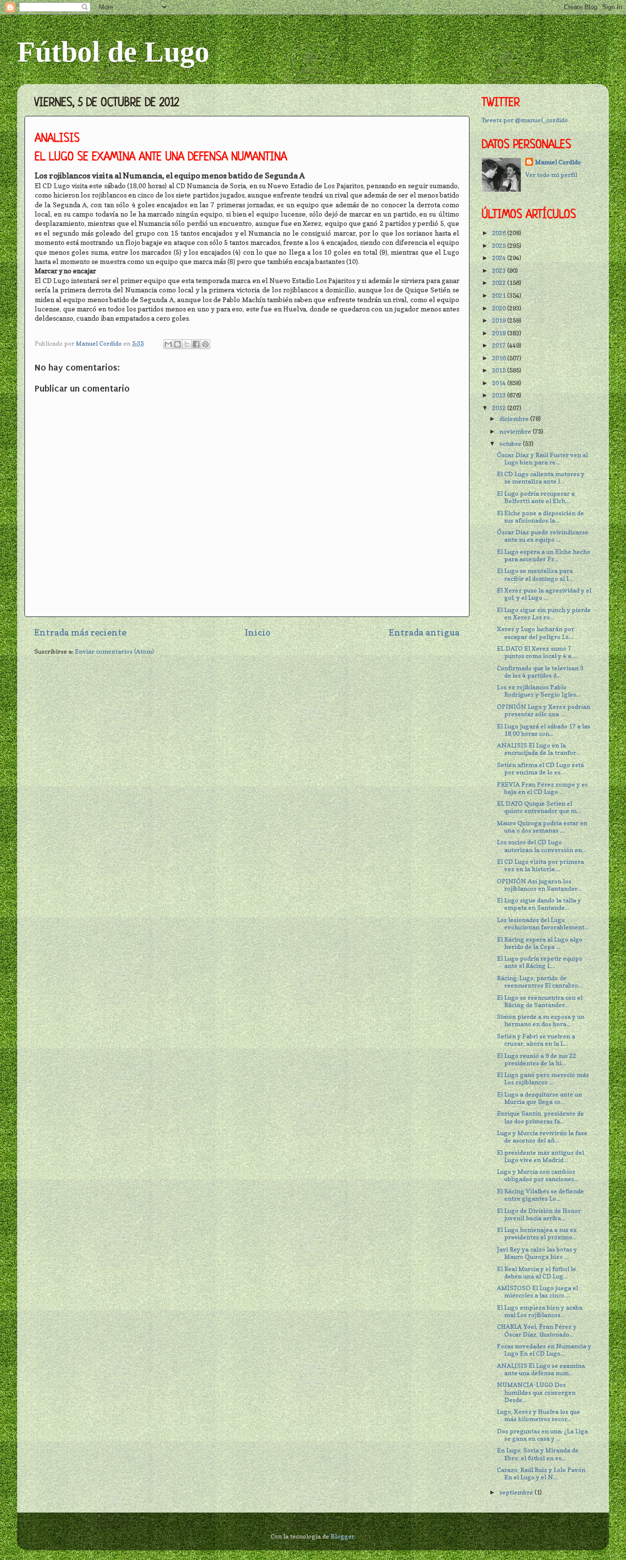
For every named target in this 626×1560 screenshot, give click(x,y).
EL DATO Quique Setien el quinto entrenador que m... (539, 807)
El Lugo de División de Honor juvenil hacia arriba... (539, 1214)
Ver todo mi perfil (551, 174)
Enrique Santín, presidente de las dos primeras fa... (540, 1117)
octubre (511, 443)
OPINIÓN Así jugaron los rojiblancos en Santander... (539, 885)
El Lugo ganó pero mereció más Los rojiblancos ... (543, 1078)
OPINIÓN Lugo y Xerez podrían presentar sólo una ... (543, 710)
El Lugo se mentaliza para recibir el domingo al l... (535, 574)
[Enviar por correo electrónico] (168, 344)
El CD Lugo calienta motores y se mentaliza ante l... (540, 477)
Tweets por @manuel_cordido (525, 120)
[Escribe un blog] (177, 344)
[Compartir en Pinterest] (205, 344)
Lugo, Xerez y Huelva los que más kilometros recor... (538, 1415)
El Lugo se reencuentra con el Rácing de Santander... (539, 1001)
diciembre (514, 418)
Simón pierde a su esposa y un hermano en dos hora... (540, 1020)
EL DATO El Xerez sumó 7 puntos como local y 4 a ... (537, 652)
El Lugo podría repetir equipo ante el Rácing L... (539, 962)
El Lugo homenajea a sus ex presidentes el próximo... (537, 1233)
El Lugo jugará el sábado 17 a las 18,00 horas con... (543, 730)
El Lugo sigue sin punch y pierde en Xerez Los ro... (544, 613)
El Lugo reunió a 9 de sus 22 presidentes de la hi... (536, 1059)
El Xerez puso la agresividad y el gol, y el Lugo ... (544, 594)
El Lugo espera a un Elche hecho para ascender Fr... (543, 555)
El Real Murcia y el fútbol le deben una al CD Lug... (536, 1272)
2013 (499, 395)
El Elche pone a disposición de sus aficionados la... (540, 516)
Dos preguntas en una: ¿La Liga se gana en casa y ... (542, 1435)
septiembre (517, 1492)
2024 (499, 258)
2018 (499, 333)
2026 (499, 233)
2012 (499, 408)
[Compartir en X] (187, 344)
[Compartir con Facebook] (196, 344)
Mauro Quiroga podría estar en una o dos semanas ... (542, 826)
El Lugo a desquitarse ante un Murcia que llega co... (539, 1098)
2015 (499, 370)
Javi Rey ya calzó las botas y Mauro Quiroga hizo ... (537, 1253)
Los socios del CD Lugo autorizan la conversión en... (541, 845)
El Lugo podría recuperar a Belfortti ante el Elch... (536, 497)
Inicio (257, 632)
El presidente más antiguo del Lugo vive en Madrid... (540, 1156)
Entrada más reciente (80, 632)
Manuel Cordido (558, 162)
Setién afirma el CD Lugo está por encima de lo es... (540, 768)
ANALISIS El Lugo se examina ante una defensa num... (541, 1369)
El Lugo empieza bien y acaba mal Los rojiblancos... (539, 1311)
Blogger (343, 1536)
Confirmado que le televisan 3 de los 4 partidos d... (540, 671)
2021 (499, 295)
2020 (499, 308)
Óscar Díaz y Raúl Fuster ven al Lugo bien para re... (542, 458)
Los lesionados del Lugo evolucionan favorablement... (543, 923)
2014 (499, 383)
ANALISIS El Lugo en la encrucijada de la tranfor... (539, 749)
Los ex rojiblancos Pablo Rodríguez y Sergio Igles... (539, 690)
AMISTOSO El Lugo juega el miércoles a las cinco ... (537, 1291)
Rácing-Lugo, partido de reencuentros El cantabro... (539, 981)
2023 (499, 270)
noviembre (516, 431)
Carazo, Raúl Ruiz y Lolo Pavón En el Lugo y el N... (541, 1473)
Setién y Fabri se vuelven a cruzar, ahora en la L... (536, 1040)
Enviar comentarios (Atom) (114, 651)
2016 (499, 358)
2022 (499, 282)
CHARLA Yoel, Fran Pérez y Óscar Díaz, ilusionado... (537, 1330)
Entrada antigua (424, 632)
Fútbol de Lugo (113, 52)
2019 (499, 320)
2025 (499, 245)
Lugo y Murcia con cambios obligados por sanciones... (538, 1175)
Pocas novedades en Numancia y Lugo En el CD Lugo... (544, 1349)
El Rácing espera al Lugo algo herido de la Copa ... (539, 943)
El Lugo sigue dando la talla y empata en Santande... (539, 904)
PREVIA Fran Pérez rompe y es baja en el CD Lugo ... (542, 788)
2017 (499, 345)
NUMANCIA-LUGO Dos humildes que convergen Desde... (536, 1392)
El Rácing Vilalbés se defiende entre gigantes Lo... (540, 1194)
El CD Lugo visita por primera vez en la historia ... (540, 865)
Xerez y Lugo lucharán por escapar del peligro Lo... (535, 632)
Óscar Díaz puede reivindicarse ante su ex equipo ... (542, 535)
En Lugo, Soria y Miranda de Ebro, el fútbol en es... (538, 1454)
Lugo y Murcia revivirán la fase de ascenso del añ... (542, 1136)
